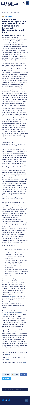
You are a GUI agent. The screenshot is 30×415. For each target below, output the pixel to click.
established (12, 296)
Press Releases (15, 12)
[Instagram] (9, 400)
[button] (24, 3)
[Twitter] (6, 400)
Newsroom (5, 12)
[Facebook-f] (3, 400)
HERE (8, 359)
